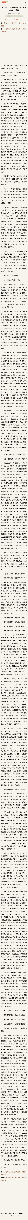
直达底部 (21, 19)
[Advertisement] (14, 48)
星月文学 (8, 2)
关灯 (6, 19)
